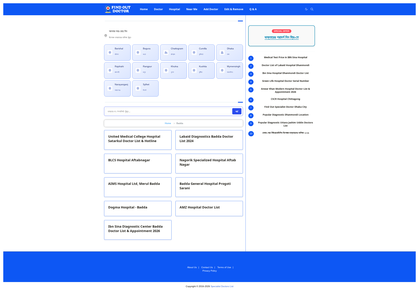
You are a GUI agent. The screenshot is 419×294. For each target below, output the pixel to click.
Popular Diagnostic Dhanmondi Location (286, 114)
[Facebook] (299, 9)
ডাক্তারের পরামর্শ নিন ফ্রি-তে (282, 37)
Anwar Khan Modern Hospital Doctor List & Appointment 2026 (285, 90)
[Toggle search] (312, 9)
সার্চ (237, 111)
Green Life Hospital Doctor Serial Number (285, 80)
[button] (144, 9)
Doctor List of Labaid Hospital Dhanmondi (285, 65)
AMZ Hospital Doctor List (200, 207)
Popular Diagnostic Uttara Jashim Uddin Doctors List (285, 124)
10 (251, 133)
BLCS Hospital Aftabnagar (129, 160)
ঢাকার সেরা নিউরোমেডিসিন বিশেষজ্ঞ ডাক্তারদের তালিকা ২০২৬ (286, 132)
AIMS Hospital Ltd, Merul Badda (134, 183)
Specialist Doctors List (222, 286)
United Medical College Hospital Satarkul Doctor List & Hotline (134, 138)
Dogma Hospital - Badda (127, 207)
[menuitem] (144, 9)
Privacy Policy (209, 270)
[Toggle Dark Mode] (306, 9)
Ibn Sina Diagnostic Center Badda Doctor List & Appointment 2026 (135, 228)
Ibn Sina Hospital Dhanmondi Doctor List (285, 73)
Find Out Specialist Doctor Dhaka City (285, 106)
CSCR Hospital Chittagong (285, 98)
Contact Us (207, 267)
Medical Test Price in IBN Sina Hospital (285, 57)
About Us (192, 267)
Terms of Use (224, 267)
